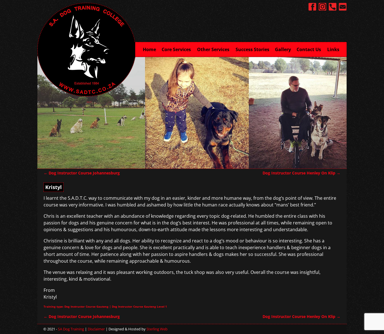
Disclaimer (96, 328)
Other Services (213, 49)
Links (333, 49)
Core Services (176, 49)
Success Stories (252, 49)
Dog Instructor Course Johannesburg (82, 173)
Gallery (283, 49)
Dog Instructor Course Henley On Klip (301, 173)
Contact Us (309, 49)
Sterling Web (157, 328)
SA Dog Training (71, 328)
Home (149, 49)
